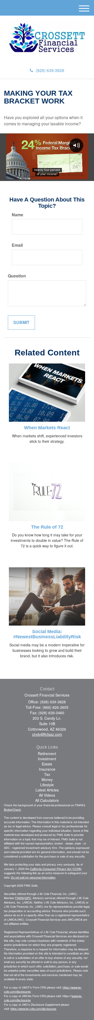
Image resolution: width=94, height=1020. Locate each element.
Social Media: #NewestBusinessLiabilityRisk (47, 634)
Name (17, 215)
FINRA (19, 898)
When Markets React (47, 427)
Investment (47, 758)
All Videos (47, 795)
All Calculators (47, 800)
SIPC (28, 898)
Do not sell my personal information (33, 877)
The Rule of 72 (47, 527)
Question (17, 276)
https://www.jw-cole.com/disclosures (33, 1008)
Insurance (47, 769)
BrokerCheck (12, 809)
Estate (47, 763)
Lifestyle (47, 784)
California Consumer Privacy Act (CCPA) (56, 869)
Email (17, 245)
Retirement (47, 753)
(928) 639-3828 (50, 70)
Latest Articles (47, 789)
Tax (47, 774)
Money (47, 779)
